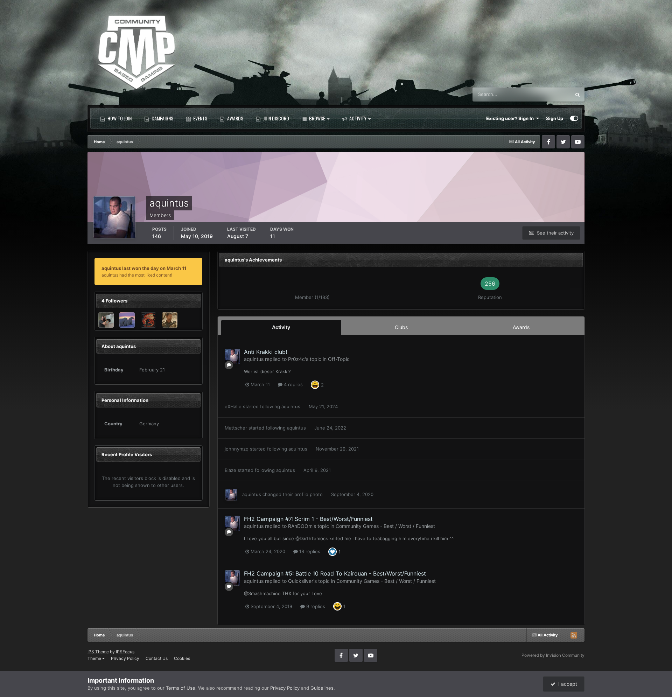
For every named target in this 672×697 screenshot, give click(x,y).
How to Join (119, 118)
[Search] (577, 95)
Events (199, 118)
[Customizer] (574, 118)
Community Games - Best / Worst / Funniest (385, 526)
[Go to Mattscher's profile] (106, 320)
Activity (357, 118)
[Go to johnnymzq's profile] (169, 320)
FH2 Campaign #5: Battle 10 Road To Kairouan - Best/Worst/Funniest (335, 573)
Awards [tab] (521, 327)
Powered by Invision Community (553, 655)
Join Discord (275, 118)
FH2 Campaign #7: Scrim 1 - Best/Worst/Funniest (308, 518)
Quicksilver (300, 581)
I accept (566, 684)
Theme (95, 658)
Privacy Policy (125, 658)
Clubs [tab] (401, 327)
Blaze (230, 470)
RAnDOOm (300, 526)
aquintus (254, 359)
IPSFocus (125, 651)
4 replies (292, 384)
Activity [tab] (281, 327)
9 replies (315, 606)
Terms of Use (180, 688)
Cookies (182, 658)
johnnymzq (236, 449)
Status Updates (546, 94)
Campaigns (161, 118)
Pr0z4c (296, 359)
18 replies (309, 551)
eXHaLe (233, 406)
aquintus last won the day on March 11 (144, 268)
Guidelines (322, 688)
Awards (234, 118)
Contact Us (157, 658)
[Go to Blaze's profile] (148, 320)
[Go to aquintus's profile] (232, 356)
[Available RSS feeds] (573, 635)
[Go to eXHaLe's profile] (127, 320)
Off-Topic (339, 359)
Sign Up (554, 118)
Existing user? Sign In (511, 118)
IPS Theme (98, 651)
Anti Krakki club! (265, 351)
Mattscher (236, 428)
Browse (316, 118)
